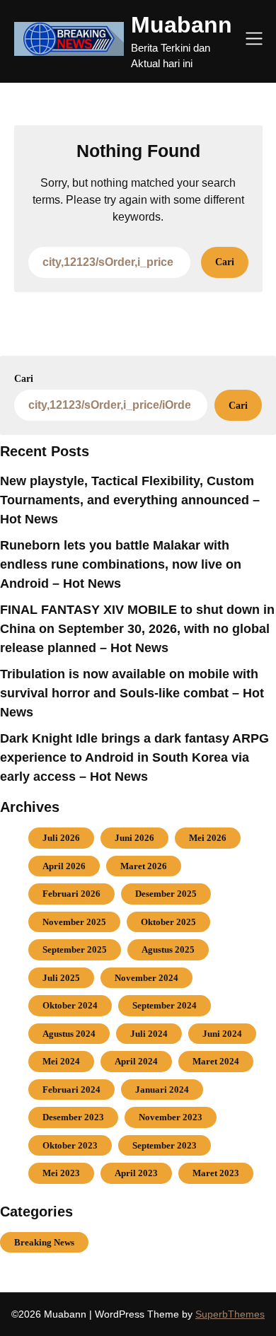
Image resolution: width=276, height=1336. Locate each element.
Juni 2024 (222, 1033)
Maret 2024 (215, 1061)
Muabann (181, 24)
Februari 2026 (71, 893)
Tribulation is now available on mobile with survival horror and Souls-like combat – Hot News (132, 693)
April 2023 (136, 1173)
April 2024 (136, 1061)
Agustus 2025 (168, 949)
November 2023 (170, 1117)
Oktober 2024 (70, 1005)
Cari (23, 378)
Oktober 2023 (70, 1145)
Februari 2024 (71, 1089)
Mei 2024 (61, 1061)
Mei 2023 (61, 1173)
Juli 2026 (61, 837)
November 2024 (146, 977)
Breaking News (44, 1242)
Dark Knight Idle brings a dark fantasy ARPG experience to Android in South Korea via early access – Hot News (134, 757)
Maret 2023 (215, 1173)
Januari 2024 (162, 1089)
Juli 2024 (149, 1033)
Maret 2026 (143, 866)
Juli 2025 (61, 977)
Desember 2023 (73, 1117)
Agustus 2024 (69, 1033)
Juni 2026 (134, 837)
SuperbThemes (230, 1314)
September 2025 (74, 949)
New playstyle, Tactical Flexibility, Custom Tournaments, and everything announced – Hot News (130, 500)
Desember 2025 (166, 893)
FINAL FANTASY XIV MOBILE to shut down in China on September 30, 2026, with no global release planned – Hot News (137, 629)
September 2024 (164, 1005)
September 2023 (164, 1145)
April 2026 (64, 866)
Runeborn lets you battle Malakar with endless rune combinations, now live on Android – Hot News (120, 564)
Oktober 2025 (168, 922)
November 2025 (74, 922)
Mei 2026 (207, 837)
